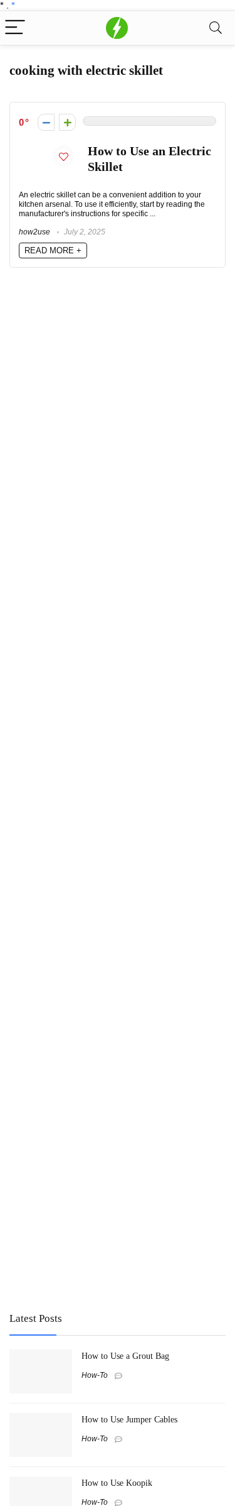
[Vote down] (46, 122)
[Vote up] (67, 122)
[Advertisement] (103, 1209)
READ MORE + (52, 250)
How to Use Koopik (116, 1483)
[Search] (216, 28)
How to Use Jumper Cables (129, 1419)
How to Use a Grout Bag (125, 1356)
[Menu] (15, 28)
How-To (94, 1375)
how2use (34, 232)
